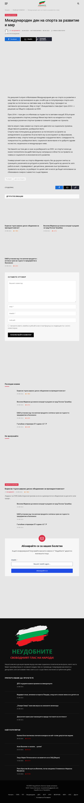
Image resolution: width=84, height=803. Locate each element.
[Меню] (6, 3)
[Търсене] (78, 3)
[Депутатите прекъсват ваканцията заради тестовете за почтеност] (10, 719)
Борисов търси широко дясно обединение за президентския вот (22, 227)
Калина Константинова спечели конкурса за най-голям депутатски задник (45, 735)
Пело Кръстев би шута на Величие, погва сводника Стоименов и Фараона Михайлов (44, 770)
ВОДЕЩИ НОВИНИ (11, 15)
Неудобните (16, 30)
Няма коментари (59, 30)
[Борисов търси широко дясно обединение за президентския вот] (23, 212)
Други (76, 794)
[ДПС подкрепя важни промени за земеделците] (10, 686)
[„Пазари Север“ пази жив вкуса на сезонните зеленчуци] (10, 708)
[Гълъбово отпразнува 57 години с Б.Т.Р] (10, 426)
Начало (10, 794)
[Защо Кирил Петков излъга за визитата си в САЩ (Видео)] (10, 760)
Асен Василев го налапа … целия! (29, 746)
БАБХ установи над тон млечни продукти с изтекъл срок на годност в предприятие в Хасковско (21, 261)
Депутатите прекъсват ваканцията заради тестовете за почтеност (42, 717)
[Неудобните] (42, 3)
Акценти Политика (12, 484)
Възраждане (30, 794)
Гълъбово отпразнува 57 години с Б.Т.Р (32, 424)
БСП (44, 794)
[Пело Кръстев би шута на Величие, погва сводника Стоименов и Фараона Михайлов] (10, 771)
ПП (23, 794)
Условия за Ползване (43, 797)
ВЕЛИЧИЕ (57, 794)
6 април (9, 179)
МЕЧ (64, 794)
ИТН (49, 794)
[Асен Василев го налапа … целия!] (10, 749)
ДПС (39, 794)
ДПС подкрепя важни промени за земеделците (34, 683)
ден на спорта (20, 179)
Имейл (14, 560)
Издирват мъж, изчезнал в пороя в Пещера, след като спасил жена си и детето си (48, 695)
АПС (69, 794)
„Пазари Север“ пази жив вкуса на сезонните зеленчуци (37, 706)
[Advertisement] (42, 362)
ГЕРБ (17, 794)
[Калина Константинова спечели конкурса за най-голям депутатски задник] (10, 738)
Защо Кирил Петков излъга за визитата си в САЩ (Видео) (38, 757)
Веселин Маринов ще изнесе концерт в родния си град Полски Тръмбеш (61, 227)
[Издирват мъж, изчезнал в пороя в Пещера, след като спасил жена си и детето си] (10, 697)
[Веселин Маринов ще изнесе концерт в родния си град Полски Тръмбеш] (61, 212)
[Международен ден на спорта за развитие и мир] (42, 68)
